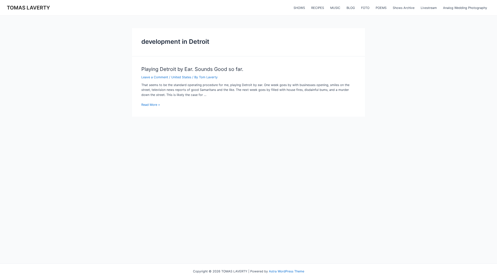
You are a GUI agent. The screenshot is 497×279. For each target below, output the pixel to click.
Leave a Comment (154, 77)
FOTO (365, 8)
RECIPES (317, 8)
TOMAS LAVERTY (28, 8)
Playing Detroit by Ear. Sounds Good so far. (192, 69)
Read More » (150, 105)
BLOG (351, 8)
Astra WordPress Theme (286, 271)
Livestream (429, 8)
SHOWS (299, 8)
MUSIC (335, 8)
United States (181, 77)
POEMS (381, 8)
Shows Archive (403, 8)
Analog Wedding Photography (465, 8)
